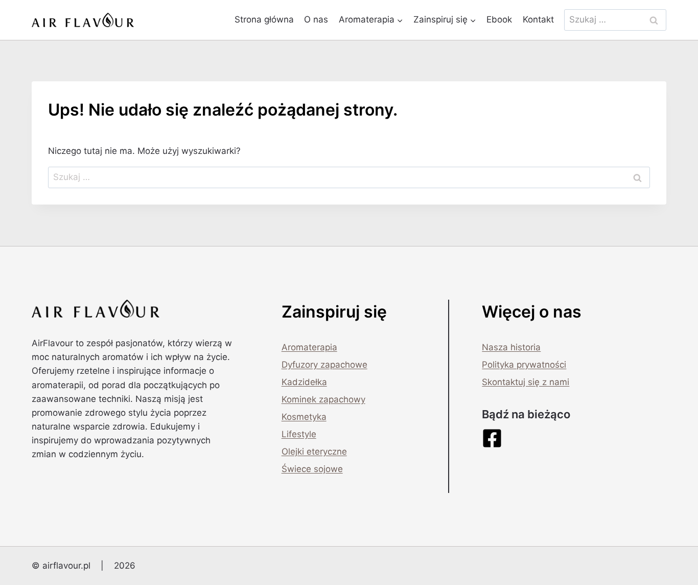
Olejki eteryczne (314, 451)
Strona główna (264, 19)
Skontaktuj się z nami (525, 382)
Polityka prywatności (524, 364)
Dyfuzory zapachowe (324, 364)
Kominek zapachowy (323, 399)
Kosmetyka (304, 417)
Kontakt (538, 19)
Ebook (499, 19)
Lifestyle (299, 434)
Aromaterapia (309, 347)
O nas (316, 19)
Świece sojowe (312, 469)
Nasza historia (511, 347)
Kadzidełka (304, 382)
